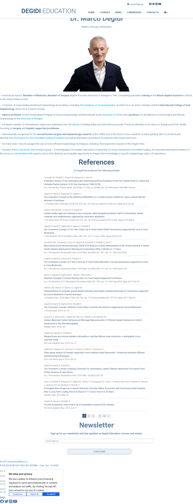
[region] (34, 484)
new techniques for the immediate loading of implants (37, 137)
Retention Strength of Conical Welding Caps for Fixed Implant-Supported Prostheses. (83, 278)
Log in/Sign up (136, 4)
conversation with (23, 153)
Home (91, 12)
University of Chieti (112, 114)
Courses (105, 12)
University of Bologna (31, 118)
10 (104, 416)
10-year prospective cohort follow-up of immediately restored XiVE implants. (79, 404)
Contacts (153, 12)
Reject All (35, 494)
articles (76, 124)
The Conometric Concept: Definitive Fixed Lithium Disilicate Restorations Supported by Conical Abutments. (93, 307)
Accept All (51, 494)
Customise (17, 494)
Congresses (134, 12)
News (118, 12)
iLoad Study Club (26, 149)
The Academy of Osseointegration (98, 105)
